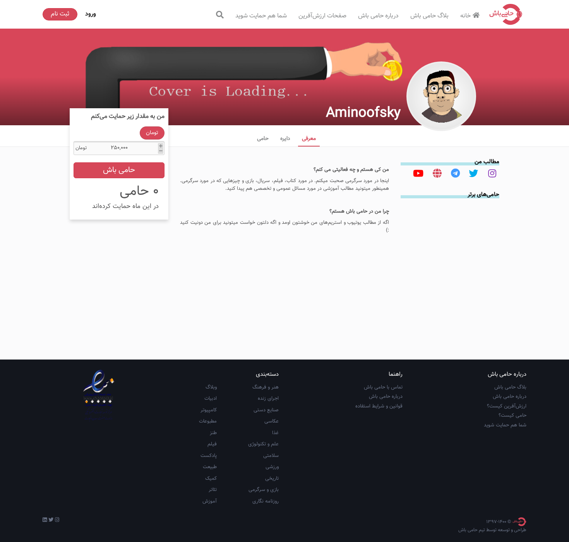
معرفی (309, 139)
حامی (263, 139)
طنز (213, 433)
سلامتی (271, 456)
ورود (90, 14)
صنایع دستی (266, 410)
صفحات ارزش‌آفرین (322, 16)
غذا (275, 433)
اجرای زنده (268, 398)
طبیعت (210, 467)
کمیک (211, 478)
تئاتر (213, 490)
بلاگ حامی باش (429, 16)
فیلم (212, 444)
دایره (285, 139)
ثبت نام (60, 14)
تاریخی (272, 478)
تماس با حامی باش (383, 387)
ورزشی (272, 467)
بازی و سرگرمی (264, 490)
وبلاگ (211, 387)
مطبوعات (208, 421)
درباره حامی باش (378, 16)
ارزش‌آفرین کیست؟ (506, 406)
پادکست (209, 456)
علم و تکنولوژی (263, 444)
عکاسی (271, 421)
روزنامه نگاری (265, 501)
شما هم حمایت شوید (261, 16)
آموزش (209, 501)
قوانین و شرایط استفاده (379, 406)
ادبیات (210, 398)
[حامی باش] (506, 14)
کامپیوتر (209, 410)
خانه (465, 16)
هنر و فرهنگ (265, 387)
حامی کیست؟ (512, 415)
